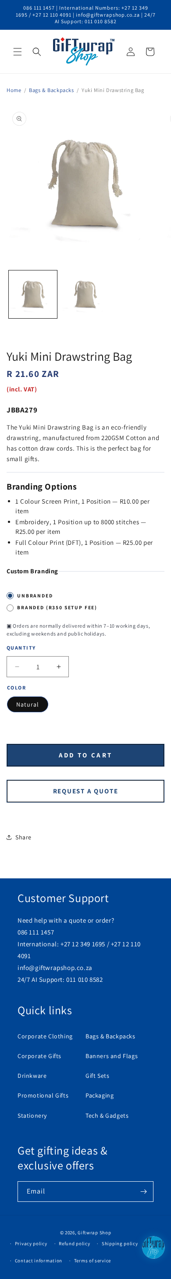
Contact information (38, 1261)
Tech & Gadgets (107, 1115)
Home (14, 90)
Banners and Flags (112, 1056)
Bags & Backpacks (51, 90)
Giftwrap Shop (94, 1232)
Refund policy (74, 1243)
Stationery (32, 1115)
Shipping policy (120, 1243)
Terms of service (92, 1261)
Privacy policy (31, 1243)
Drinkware (32, 1076)
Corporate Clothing (45, 1036)
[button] (17, 51)
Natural (27, 704)
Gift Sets (97, 1076)
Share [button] (23, 837)
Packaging (100, 1095)
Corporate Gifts (39, 1056)
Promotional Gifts (43, 1095)
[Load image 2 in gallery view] (85, 294)
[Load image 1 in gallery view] (33, 294)
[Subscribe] (143, 1191)
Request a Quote (85, 791)
